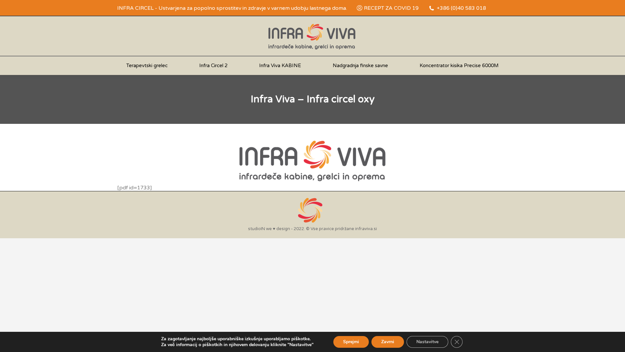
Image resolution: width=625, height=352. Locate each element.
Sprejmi (351, 342)
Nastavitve (427, 342)
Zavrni (387, 342)
